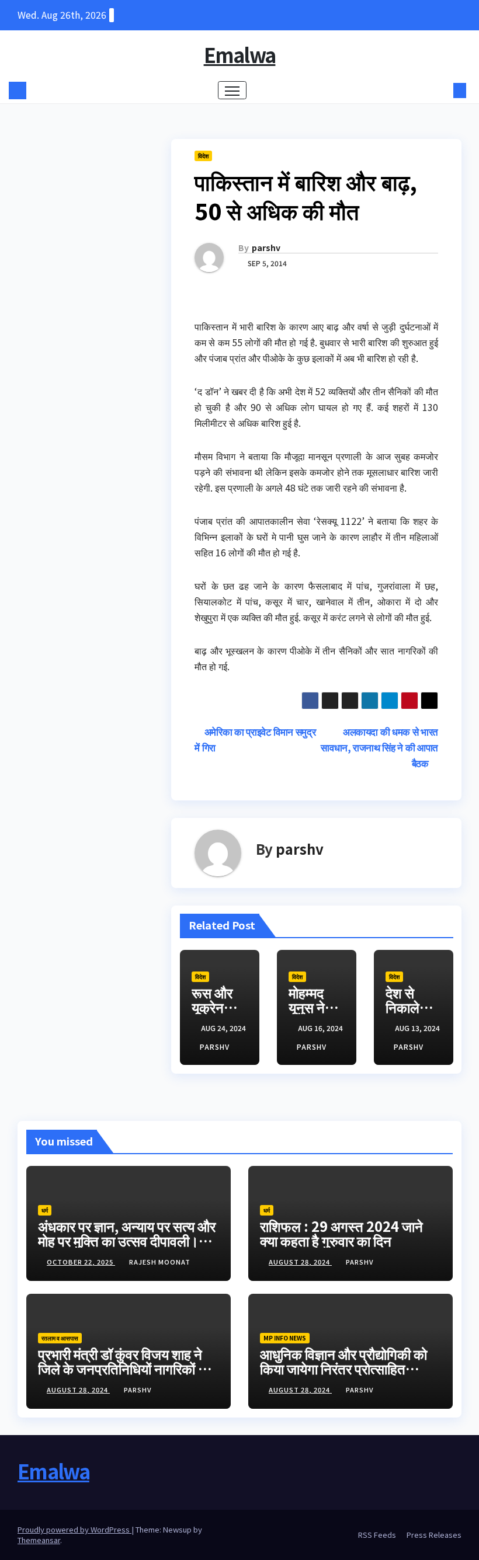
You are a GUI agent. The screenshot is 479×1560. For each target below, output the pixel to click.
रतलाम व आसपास (59, 1337)
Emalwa (240, 54)
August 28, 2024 (300, 1261)
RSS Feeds (377, 1534)
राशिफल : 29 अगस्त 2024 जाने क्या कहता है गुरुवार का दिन (341, 1233)
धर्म (44, 1210)
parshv (266, 247)
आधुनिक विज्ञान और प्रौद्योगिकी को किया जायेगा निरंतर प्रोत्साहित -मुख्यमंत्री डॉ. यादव (343, 1368)
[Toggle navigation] (232, 90)
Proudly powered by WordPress (74, 1529)
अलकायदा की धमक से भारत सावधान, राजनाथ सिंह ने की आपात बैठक (379, 747)
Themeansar (39, 1539)
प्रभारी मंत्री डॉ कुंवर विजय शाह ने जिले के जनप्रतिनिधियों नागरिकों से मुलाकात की (122, 1368)
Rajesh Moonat (159, 1261)
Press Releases (434, 1534)
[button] (441, 90)
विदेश (203, 155)
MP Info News (284, 1337)
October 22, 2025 (81, 1261)
